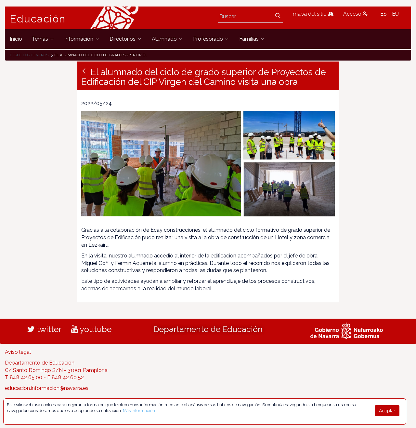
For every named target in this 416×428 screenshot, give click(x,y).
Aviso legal (18, 352)
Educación (38, 19)
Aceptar (387, 410)
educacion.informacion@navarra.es (46, 388)
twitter (48, 329)
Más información (139, 410)
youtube (94, 329)
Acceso (353, 14)
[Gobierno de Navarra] (346, 330)
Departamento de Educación (208, 329)
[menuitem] (16, 38)
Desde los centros (29, 55)
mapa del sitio (310, 14)
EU (395, 14)
